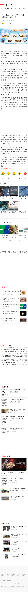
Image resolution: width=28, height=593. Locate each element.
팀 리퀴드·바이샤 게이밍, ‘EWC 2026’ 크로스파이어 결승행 (23, 212)
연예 (16, 8)
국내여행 (5, 315)
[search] (25, 4)
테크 (4, 308)
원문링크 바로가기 (6, 168)
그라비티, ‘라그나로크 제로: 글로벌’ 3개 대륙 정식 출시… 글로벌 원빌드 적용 (13, 212)
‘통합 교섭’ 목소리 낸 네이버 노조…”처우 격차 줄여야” (4, 197)
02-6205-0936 (5, 583)
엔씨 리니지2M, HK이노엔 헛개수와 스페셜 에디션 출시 (4, 212)
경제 (20, 8)
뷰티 (12, 8)
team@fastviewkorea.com (20, 583)
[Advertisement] (14, 122)
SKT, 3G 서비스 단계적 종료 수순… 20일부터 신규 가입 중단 (23, 197)
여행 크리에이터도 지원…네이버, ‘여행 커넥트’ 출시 (23, 236)
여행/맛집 (6, 8)
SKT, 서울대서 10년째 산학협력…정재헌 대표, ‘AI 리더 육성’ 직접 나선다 (13, 252)
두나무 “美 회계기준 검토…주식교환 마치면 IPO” (4, 236)
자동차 (11, 492)
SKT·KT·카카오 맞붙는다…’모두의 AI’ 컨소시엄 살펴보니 (13, 197)
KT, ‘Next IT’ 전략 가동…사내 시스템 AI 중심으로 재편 (4, 252)
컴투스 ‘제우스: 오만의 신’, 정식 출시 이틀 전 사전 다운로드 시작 (13, 236)
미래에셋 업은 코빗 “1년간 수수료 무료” (23, 252)
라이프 (24, 8)
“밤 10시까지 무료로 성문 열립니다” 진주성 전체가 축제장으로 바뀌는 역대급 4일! (11, 313)
